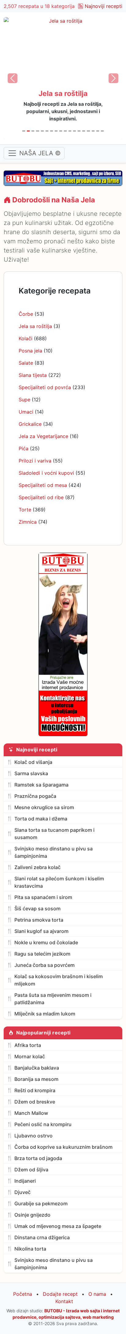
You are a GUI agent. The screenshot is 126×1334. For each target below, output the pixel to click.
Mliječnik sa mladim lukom (44, 1014)
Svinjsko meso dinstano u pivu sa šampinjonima (53, 852)
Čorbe (26, 314)
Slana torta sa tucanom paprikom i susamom (54, 833)
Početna (22, 1294)
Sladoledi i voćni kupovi (46, 473)
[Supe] (56, 131)
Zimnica (28, 522)
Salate (26, 363)
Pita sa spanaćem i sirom (43, 897)
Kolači (25, 338)
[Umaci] (60, 131)
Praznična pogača (35, 796)
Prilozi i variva (35, 461)
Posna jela (30, 351)
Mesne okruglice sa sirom (44, 807)
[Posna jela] (37, 131)
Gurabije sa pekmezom (41, 1203)
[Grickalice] (65, 131)
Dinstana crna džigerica (42, 1237)
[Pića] (74, 131)
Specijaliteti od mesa (43, 485)
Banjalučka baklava (36, 1068)
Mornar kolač (29, 1056)
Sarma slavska (31, 773)
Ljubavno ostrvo (33, 1136)
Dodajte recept (60, 1294)
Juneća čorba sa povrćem (44, 965)
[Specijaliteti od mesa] (88, 131)
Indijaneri (25, 1181)
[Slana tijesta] (47, 131)
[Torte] (97, 131)
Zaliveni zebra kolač (37, 867)
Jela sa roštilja (35, 326)
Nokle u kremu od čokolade (46, 942)
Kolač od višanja (33, 762)
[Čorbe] (23, 131)
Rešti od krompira (34, 1090)
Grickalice (30, 424)
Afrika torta (27, 1045)
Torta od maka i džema (40, 819)
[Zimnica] (102, 131)
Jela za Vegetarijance (43, 436)
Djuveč (22, 1192)
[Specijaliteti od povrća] (51, 131)
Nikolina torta (30, 1249)
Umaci (26, 412)
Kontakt (64, 1301)
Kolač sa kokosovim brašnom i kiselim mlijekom (58, 980)
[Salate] (42, 131)
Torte (25, 510)
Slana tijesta (33, 375)
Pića (23, 448)
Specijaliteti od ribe (41, 497)
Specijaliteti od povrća (45, 387)
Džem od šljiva (31, 1169)
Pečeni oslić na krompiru (43, 1124)
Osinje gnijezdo (32, 1215)
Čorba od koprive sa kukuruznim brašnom (63, 1147)
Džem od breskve (34, 1102)
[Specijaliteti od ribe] (93, 131)
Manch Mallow (31, 1113)
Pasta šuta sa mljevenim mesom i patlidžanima (52, 998)
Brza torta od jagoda (38, 1158)
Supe (24, 399)
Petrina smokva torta (38, 920)
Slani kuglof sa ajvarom (41, 931)
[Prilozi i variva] (79, 131)
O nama (97, 1294)
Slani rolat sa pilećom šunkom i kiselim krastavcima (59, 882)
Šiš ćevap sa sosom (37, 908)
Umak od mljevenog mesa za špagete (57, 1226)
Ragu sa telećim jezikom (42, 954)
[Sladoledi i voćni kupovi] (83, 131)
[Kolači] (32, 131)
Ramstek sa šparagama (41, 785)
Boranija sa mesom (36, 1079)
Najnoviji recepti (103, 6)
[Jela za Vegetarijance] (70, 131)
